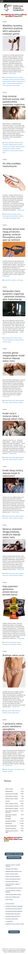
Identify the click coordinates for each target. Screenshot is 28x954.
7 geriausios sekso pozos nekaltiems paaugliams (12, 726)
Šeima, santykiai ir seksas (11, 803)
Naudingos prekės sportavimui (13, 916)
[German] (22, 14)
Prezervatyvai (6, 644)
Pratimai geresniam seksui (11, 77)
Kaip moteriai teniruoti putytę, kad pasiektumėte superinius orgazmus (14, 100)
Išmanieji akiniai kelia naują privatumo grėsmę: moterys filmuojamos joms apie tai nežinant (14, 234)
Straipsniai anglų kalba (10, 826)
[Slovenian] (16, 16)
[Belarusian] (2, 14)
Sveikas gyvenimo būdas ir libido (11, 85)
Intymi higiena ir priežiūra (11, 796)
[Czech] (10, 14)
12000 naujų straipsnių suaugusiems (18, 8)
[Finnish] (19, 14)
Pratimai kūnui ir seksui (9, 146)
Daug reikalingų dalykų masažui (13, 894)
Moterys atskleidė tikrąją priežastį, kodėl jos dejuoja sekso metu (12, 533)
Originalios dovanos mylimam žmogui (15, 924)
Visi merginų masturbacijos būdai (11, 218)
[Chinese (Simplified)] (5, 14)
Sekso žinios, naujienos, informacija (13, 280)
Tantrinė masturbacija (8, 340)
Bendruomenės (9, 791)
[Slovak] (15, 16)
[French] (21, 14)
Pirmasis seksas (16, 642)
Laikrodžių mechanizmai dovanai (14, 908)
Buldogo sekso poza (13, 655)
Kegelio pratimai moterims (9, 81)
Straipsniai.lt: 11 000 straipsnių (14, 854)
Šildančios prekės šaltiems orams (14, 871)
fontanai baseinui (10, 903)
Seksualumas (8, 823)
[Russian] (11, 16)
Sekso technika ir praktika (16, 216)
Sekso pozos (7, 710)
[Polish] (8, 16)
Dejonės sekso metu (9, 400)
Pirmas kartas (8, 642)
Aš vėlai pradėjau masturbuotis (12, 165)
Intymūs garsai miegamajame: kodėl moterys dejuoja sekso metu (13, 356)
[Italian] (24, 14)
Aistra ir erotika (9, 789)
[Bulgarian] (4, 14)
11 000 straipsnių (14, 932)
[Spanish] (18, 16)
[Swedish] (20, 16)
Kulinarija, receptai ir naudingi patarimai (13, 865)
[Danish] (12, 14)
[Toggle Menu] (1, 1)
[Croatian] (9, 14)
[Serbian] (13, 16)
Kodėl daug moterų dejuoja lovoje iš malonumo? (13, 473)
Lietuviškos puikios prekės (12, 881)
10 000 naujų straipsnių (14, 857)
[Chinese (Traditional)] (7, 14)
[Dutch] (14, 14)
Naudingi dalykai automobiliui (13, 913)
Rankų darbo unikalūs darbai (12, 897)
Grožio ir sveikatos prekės (12, 874)
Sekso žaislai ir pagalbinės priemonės (11, 811)
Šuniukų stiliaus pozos (13, 712)
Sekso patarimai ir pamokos (12, 806)
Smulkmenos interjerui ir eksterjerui (14, 906)
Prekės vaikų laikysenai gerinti (13, 879)
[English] (16, 14)
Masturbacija (7, 214)
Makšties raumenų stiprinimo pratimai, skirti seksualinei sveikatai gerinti (13, 29)
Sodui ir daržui (9, 899)
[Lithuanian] (6, 16)
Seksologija (8, 818)
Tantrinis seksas (7, 342)
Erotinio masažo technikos (11, 793)
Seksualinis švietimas (15, 644)
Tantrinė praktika (19, 340)
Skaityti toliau (12, 73)
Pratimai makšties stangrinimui (15, 83)
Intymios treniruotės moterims (16, 79)
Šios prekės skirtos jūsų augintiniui (14, 911)
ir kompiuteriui (9, 921)
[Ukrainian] (21, 16)
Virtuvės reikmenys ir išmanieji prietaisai (13, 891)
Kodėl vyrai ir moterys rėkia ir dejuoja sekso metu (13, 416)
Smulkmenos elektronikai (12, 918)
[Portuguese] (10, 16)
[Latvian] (26, 14)
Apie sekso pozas (9, 769)
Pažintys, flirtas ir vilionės (11, 798)
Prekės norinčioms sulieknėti (12, 876)
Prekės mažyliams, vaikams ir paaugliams (13, 884)
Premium (7, 801)
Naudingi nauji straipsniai (12, 869)
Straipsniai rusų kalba (10, 828)
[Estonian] (17, 14)
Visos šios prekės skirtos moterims (14, 888)
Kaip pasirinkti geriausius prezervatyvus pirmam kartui (10, 590)
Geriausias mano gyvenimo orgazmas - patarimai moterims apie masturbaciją (14, 295)
